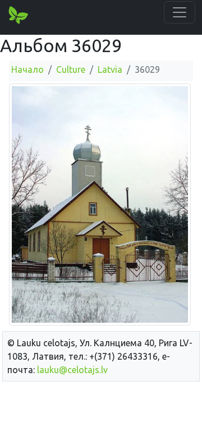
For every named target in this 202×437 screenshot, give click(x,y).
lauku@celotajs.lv (72, 370)
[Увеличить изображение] (100, 204)
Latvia (110, 69)
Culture (70, 69)
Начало (27, 69)
